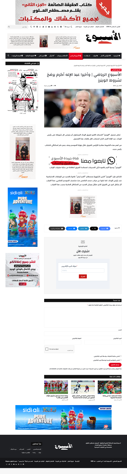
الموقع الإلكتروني (76, 338)
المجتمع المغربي (37, 449)
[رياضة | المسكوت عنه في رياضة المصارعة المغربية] (110, 387)
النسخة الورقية (17, 55)
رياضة (34, 452)
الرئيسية (116, 55)
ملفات (87, 55)
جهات (94, 55)
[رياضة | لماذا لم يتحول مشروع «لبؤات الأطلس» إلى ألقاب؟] (56, 387)
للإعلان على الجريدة (89, 27)
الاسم (120, 330)
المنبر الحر (42, 55)
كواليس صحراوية (26, 452)
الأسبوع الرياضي (75, 55)
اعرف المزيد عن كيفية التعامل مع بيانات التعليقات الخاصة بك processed (69, 369)
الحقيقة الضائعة (30, 55)
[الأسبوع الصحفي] (103, 37)
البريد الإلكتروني (117, 338)
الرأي (51, 55)
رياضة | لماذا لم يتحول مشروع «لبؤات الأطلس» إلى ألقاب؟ (57, 397)
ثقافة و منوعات (61, 55)
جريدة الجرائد (14, 449)
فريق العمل (79, 27)
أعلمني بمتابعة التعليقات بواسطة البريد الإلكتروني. (107, 356)
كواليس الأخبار (105, 55)
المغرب (28, 449)
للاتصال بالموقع (100, 27)
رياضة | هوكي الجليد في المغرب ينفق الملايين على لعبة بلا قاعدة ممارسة (83, 397)
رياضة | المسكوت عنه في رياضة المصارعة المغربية (112, 397)
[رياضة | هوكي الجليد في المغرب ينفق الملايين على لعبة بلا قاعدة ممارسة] (83, 387)
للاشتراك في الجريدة (60, 461)
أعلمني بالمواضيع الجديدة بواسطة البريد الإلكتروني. (106, 360)
